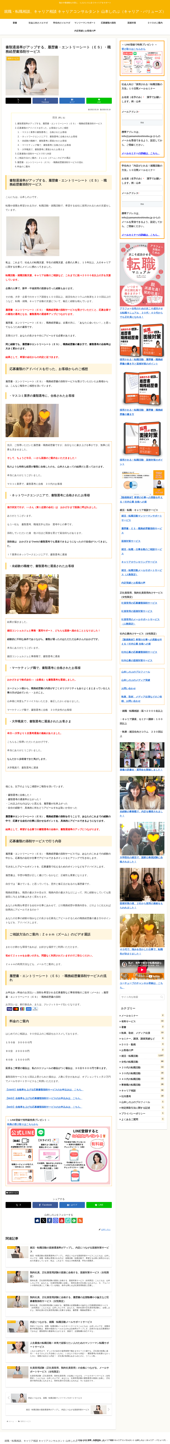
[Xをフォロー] (43, 1220)
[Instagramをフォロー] (55, 1220)
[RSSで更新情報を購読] (80, 1220)
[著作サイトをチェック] (37, 1220)
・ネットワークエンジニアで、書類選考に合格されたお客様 (48, 136)
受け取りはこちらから (134, 49)
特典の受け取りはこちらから (22, 1124)
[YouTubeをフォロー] (61, 1220)
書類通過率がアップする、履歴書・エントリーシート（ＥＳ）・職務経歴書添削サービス (59, 123)
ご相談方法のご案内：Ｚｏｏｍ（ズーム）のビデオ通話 (43, 158)
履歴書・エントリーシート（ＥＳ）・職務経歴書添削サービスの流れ (50, 162)
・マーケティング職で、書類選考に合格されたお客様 (45, 145)
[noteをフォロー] (68, 1220)
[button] (161, 996)
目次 (54, 117)
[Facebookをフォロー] (49, 1220)
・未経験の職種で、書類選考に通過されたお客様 (43, 141)
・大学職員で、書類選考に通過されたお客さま (42, 149)
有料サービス (13, 1193)
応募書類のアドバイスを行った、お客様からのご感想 (42, 128)
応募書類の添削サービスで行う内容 (34, 153)
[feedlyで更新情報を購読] (74, 1220)
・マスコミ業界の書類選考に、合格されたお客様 (43, 132)
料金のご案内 (23, 166)
